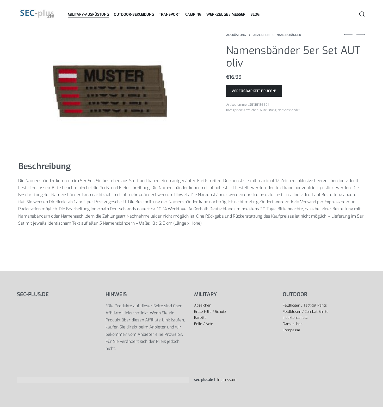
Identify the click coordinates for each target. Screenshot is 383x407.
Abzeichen (261, 35)
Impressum (226, 379)
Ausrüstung (236, 35)
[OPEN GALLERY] (110, 90)
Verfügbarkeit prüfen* (254, 91)
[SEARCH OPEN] (362, 14)
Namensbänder (289, 35)
